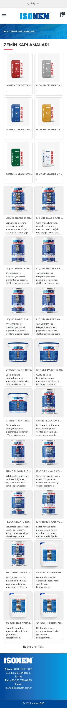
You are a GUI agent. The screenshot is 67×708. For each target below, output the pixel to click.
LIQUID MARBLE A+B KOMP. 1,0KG (19, 268)
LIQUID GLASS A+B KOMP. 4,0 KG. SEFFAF (49, 217)
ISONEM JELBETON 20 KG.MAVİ (19, 129)
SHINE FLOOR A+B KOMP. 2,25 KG (49, 420)
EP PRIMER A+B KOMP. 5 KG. (19, 572)
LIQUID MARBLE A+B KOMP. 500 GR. (49, 319)
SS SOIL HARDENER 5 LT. (49, 623)
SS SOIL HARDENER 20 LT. (19, 623)
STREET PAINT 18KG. (49, 369)
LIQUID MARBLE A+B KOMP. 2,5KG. (49, 268)
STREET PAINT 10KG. (19, 369)
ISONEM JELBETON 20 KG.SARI (49, 129)
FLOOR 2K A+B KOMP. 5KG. (19, 521)
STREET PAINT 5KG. (18, 420)
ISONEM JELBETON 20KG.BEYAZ (49, 173)
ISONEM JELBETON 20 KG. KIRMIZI (19, 85)
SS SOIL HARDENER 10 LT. (49, 572)
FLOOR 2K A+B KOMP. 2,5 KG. (49, 471)
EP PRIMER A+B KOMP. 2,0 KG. (49, 521)
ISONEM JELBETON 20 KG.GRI (49, 85)
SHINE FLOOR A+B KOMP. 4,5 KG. (19, 471)
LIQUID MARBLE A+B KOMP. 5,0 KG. (19, 319)
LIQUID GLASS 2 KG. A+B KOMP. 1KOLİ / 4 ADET (19, 217)
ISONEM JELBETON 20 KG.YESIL (19, 173)
